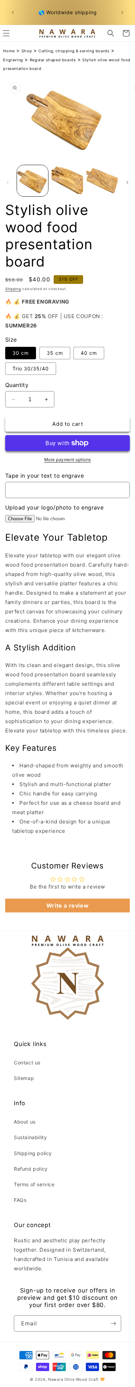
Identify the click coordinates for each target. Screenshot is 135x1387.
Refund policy (31, 1169)
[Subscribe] (113, 1323)
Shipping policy (33, 1153)
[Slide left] (7, 182)
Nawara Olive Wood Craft (73, 1379)
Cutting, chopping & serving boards (73, 50)
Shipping (13, 289)
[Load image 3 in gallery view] (102, 180)
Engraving (13, 59)
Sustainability (30, 1137)
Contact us (27, 1062)
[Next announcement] (122, 12)
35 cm (55, 353)
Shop (26, 50)
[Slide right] (127, 182)
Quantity (16, 384)
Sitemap (24, 1078)
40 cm (89, 353)
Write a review (67, 905)
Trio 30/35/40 (30, 368)
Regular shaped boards (53, 59)
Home (9, 50)
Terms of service (34, 1184)
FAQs (20, 1200)
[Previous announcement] (12, 12)
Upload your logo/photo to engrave (54, 507)
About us (25, 1122)
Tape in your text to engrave (44, 475)
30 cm (20, 353)
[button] (110, 33)
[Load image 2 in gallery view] (67, 180)
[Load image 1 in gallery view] (32, 180)
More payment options (67, 459)
